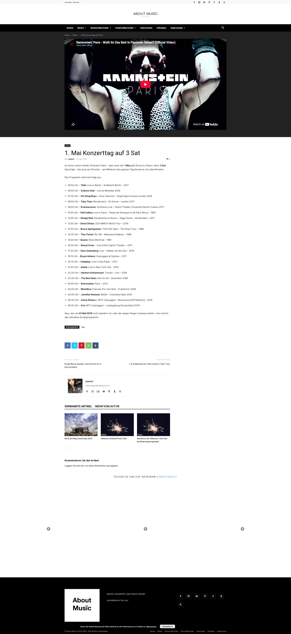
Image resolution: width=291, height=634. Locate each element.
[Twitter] (224, 2)
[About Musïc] (145, 14)
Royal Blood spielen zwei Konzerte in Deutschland (83, 365)
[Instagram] (199, 2)
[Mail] (204, 2)
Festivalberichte (124, 27)
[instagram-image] (48, 528)
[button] (222, 28)
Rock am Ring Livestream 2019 (78, 438)
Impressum (177, 27)
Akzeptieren (167, 626)
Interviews (146, 27)
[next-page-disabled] (71, 448)
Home (70, 27)
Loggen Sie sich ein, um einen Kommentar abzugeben (91, 465)
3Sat (83, 327)
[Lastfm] (99, 391)
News (80, 27)
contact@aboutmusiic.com (142, 600)
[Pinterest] (209, 2)
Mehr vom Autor (107, 406)
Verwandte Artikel (78, 406)
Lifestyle (161, 27)
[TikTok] (214, 2)
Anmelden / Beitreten (72, 2)
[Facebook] (194, 2)
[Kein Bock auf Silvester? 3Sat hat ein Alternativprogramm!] (153, 424)
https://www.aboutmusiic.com (98, 386)
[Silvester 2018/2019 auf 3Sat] (117, 424)
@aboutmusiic (167, 476)
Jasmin (71, 159)
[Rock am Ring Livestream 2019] (81, 424)
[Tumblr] (219, 2)
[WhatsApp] (88, 345)
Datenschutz (151, 626)
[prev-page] (66, 448)
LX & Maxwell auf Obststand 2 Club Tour (149, 364)
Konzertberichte (99, 27)
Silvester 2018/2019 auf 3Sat (114, 438)
